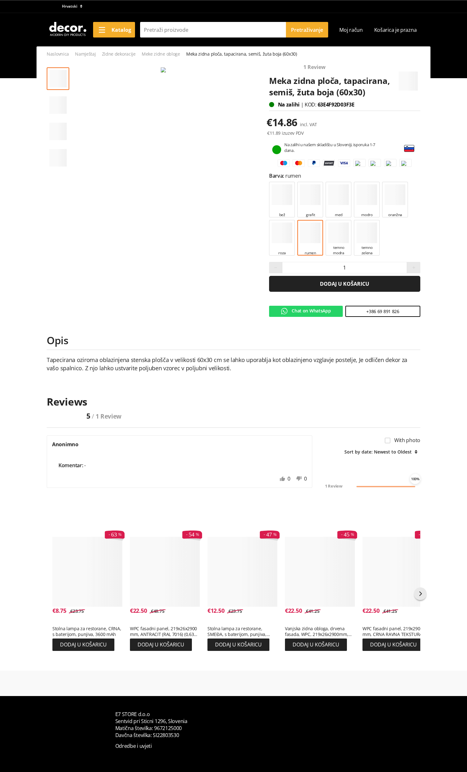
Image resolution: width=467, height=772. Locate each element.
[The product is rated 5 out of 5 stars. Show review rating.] (63, 622)
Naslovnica (58, 54)
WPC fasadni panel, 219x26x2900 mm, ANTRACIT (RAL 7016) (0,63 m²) (163, 631)
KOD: (311, 104)
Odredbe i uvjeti (133, 745)
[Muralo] (408, 78)
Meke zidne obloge (161, 54)
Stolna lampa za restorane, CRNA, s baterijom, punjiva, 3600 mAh (86, 631)
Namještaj (85, 54)
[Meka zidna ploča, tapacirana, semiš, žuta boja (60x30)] (163, 70)
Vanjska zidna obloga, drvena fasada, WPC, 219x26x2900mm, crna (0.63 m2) (316, 631)
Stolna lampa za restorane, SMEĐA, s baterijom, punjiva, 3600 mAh (237, 631)
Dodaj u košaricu (344, 283)
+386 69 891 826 (382, 311)
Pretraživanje (307, 29)
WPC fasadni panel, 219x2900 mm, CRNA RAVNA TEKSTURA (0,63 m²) (392, 631)
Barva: (277, 175)
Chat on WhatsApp (311, 311)
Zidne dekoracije (119, 54)
